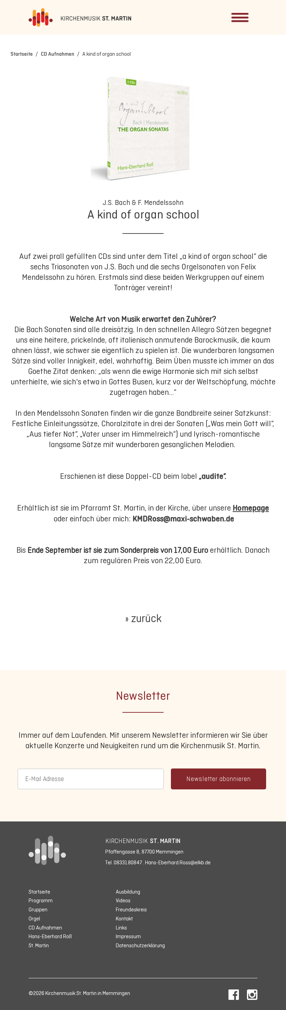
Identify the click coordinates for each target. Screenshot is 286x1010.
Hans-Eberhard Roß (50, 936)
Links (121, 928)
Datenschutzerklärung (140, 945)
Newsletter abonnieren (218, 778)
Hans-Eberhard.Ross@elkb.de (178, 862)
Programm (41, 900)
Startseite (21, 54)
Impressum (128, 936)
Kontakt (124, 918)
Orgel (34, 918)
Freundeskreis (131, 909)
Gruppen (38, 909)
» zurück (143, 618)
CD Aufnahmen (57, 54)
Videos (123, 900)
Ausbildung (128, 892)
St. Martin (39, 945)
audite (212, 476)
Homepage (251, 507)
